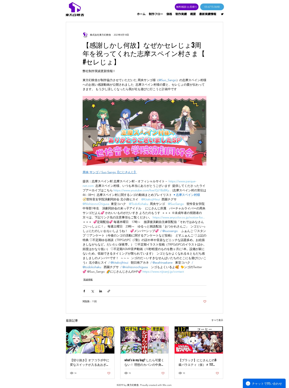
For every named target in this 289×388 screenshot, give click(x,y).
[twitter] (222, 14)
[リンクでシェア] (108, 291)
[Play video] (144, 131)
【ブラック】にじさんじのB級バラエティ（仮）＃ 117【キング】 (197, 362)
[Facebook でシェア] (84, 291)
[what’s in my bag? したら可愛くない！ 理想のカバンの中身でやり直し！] (144, 340)
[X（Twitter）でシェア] (92, 291)
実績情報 (88, 279)
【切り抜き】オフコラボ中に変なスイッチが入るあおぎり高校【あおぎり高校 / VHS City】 (89, 362)
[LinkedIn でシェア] (100, 291)
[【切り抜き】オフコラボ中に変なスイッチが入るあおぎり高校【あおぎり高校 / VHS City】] (90, 340)
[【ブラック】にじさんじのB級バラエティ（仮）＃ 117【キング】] (199, 340)
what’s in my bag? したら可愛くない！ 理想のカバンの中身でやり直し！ (144, 362)
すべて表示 (217, 320)
